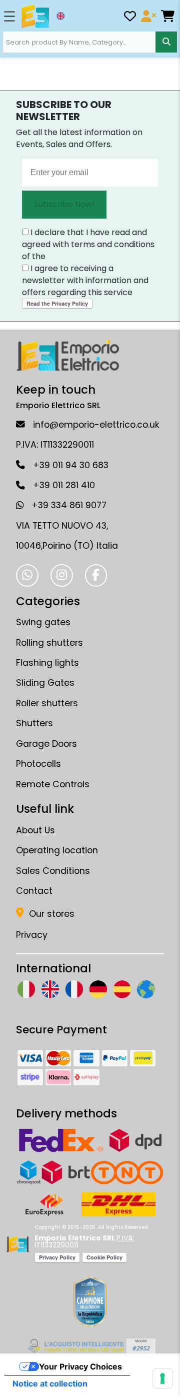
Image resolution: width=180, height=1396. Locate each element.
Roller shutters (47, 703)
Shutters (34, 723)
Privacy (32, 935)
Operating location (57, 850)
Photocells (38, 764)
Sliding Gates (45, 683)
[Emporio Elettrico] (35, 17)
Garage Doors (46, 744)
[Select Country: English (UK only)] (60, 16)
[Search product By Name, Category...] (166, 42)
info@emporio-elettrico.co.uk (96, 425)
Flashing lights (47, 663)
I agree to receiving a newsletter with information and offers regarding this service (85, 280)
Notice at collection (50, 1383)
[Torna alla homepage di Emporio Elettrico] (18, 1244)
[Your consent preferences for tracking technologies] (162, 1378)
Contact (34, 891)
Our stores (50, 914)
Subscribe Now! (64, 204)
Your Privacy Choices (80, 1366)
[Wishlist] (130, 18)
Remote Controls (53, 784)
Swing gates (43, 622)
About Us (35, 830)
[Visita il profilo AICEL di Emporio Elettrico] (90, 1345)
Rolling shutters (49, 643)
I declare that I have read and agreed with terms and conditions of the (88, 244)
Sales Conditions (53, 871)
